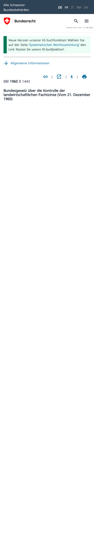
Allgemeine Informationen (26, 63)
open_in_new (59, 76)
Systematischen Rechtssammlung (54, 45)
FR (66, 7)
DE (60, 7)
